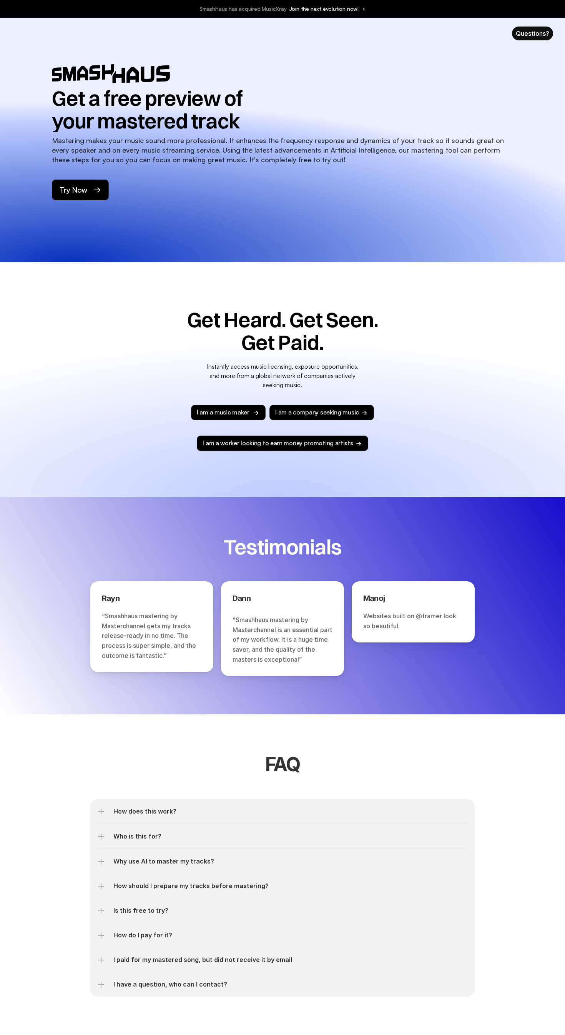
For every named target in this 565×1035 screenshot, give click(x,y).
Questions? (532, 33)
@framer (429, 616)
